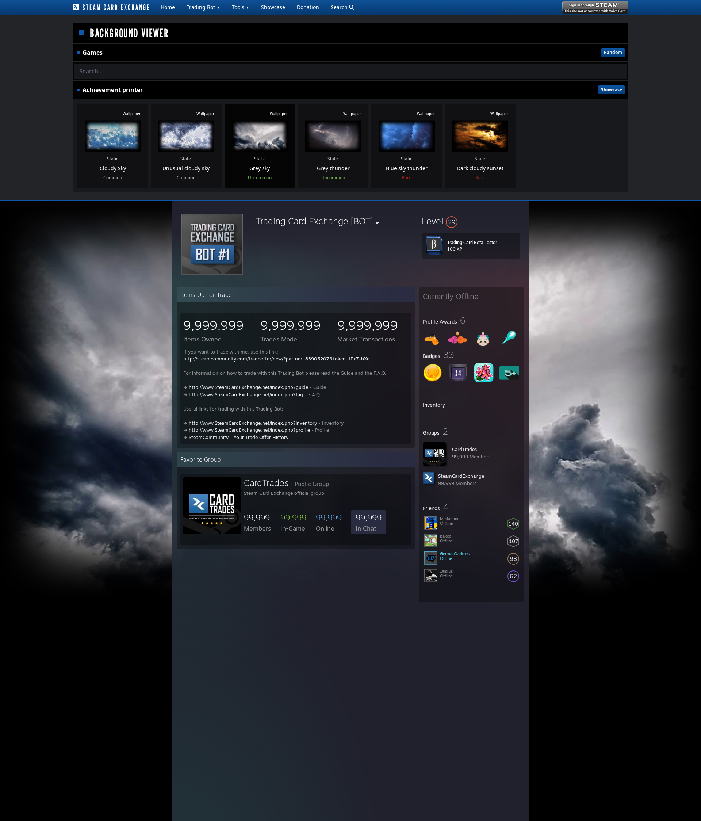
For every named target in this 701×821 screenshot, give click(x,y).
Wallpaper (132, 113)
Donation (308, 7)
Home (168, 7)
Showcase (273, 7)
